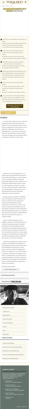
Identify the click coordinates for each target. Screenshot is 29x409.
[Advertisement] (14, 23)
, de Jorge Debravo (12, 347)
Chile (11, 6)
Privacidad (18, 406)
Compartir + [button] (8, 112)
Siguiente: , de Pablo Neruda (14, 106)
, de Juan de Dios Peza (11, 350)
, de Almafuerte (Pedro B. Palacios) (13, 354)
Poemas (12, 403)
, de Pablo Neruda (10, 358)
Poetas (3, 6)
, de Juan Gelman (8, 343)
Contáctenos (24, 406)
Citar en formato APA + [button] (10, 269)
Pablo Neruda (16, 281)
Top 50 (7, 6)
